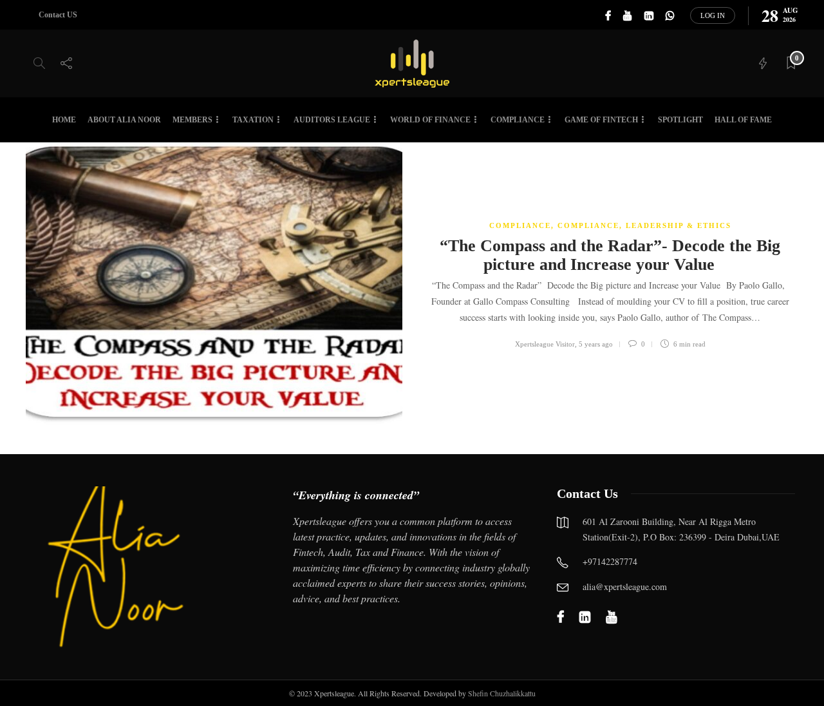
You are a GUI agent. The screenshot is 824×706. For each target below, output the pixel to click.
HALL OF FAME (743, 119)
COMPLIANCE (520, 225)
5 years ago (596, 344)
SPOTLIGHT (680, 119)
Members (192, 119)
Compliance (518, 119)
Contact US (58, 14)
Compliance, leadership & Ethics (644, 225)
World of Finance (430, 119)
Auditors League (332, 119)
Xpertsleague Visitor (545, 344)
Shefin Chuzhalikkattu (502, 693)
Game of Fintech (601, 119)
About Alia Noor (124, 119)
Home (64, 119)
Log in (712, 15)
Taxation (253, 119)
